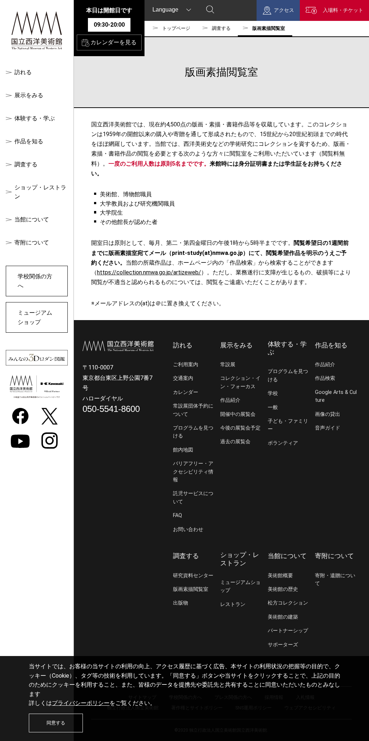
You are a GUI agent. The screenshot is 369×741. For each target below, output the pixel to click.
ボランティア (283, 443)
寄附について (31, 242)
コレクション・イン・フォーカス (240, 382)
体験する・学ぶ (34, 118)
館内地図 (183, 450)
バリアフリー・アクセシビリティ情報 (193, 472)
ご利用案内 (185, 364)
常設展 (227, 364)
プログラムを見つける (193, 432)
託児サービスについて (193, 497)
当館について (31, 219)
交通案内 (183, 378)
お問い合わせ (188, 529)
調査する (25, 164)
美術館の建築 (283, 617)
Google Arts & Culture (336, 396)
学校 (273, 393)
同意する (55, 723)
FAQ (177, 515)
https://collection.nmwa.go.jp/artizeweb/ (149, 272)
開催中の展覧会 (237, 414)
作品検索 (325, 378)
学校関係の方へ (35, 281)
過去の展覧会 (235, 442)
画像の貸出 (327, 414)
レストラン (232, 604)
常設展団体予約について (193, 410)
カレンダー (185, 392)
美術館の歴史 (283, 589)
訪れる (23, 72)
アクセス (284, 10)
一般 (273, 407)
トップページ (176, 28)
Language (165, 9)
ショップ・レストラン (40, 192)
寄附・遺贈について (335, 579)
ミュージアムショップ (35, 317)
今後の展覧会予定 (240, 428)
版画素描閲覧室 (190, 589)
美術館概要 (280, 575)
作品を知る (28, 141)
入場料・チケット (343, 10)
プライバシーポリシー (81, 703)
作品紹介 (230, 400)
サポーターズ (283, 645)
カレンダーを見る (113, 42)
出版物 (180, 603)
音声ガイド (327, 428)
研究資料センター (193, 575)
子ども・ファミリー (288, 425)
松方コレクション (288, 603)
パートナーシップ (288, 631)
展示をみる (28, 95)
